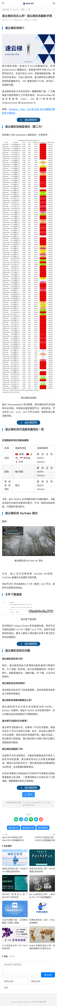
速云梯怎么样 (28, 828)
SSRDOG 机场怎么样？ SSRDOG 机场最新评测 (45, 838)
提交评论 (48, 975)
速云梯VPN (13, 828)
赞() (34, 20)
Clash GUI (28, 3)
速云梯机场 (43, 828)
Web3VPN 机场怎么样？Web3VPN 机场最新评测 (13, 838)
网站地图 (42, 1002)
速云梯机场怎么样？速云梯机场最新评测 (27, 16)
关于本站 (35, 1002)
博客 (22, 9)
